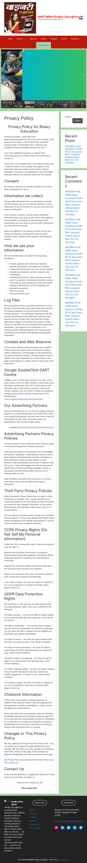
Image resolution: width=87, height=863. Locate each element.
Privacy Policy (43, 45)
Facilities (53, 39)
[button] (3, 75)
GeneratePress (63, 860)
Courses (20, 39)
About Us (33, 39)
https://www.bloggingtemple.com (68, 821)
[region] (43, 78)
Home (10, 39)
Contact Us (75, 39)
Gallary (43, 39)
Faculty (64, 39)
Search (68, 117)
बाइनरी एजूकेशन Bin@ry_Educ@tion (58, 16)
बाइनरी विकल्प (69, 191)
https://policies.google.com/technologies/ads (24, 399)
